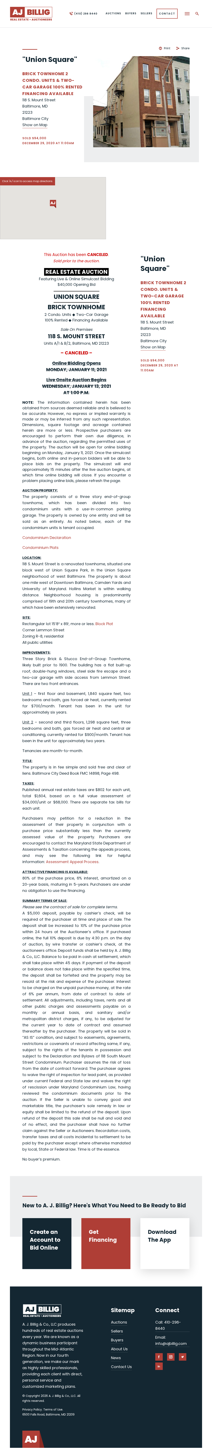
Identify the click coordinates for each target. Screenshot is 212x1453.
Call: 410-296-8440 (168, 1325)
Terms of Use (53, 1409)
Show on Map (34, 124)
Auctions (119, 1322)
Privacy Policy (32, 1409)
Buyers (117, 1340)
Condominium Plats (40, 547)
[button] (53, 204)
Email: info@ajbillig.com (171, 1340)
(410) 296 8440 (85, 13)
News (116, 1357)
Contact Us (121, 1366)
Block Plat (104, 623)
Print (167, 48)
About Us (119, 1349)
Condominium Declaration (46, 537)
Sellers (117, 1331)
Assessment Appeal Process (72, 861)
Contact (167, 13)
